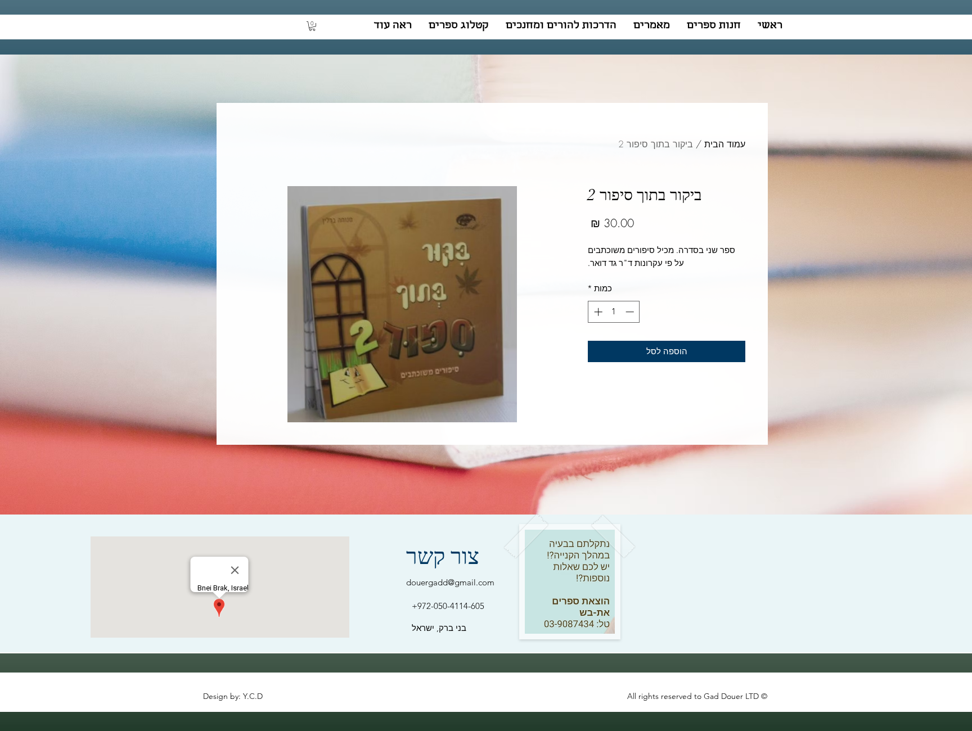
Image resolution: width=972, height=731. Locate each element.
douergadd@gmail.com (450, 582)
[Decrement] (630, 311)
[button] (312, 26)
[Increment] (597, 311)
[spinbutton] (614, 311)
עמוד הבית (724, 144)
